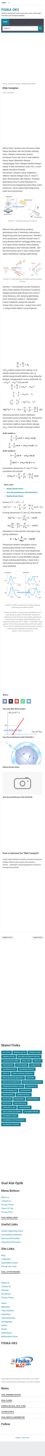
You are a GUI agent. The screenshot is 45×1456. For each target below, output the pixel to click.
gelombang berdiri (31, 1112)
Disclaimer (6, 1294)
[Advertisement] (22, 58)
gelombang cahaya (10, 1116)
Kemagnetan (6, 1321)
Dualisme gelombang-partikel (29, 1057)
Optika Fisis (7, 1099)
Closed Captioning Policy (12, 1231)
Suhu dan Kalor (20, 1103)
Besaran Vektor (20, 1052)
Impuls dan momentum (11, 1082)
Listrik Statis (25, 1090)
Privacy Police (7, 1204)
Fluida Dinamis (21, 1065)
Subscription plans (9, 1263)
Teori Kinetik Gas (9, 1107)
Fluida (4, 1329)
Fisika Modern (8, 1065)
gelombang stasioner (11, 1124)
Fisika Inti (37, 1061)
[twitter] (11, 701)
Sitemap (5, 1290)
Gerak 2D (6, 1073)
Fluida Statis (35, 1065)
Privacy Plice (6, 1212)
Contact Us (6, 1286)
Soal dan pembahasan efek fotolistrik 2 (22, 492)
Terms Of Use (7, 1208)
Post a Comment (8, 93)
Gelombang (6, 1333)
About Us (5, 1283)
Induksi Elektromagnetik (32, 1082)
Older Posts (37, 937)
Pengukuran (19, 1099)
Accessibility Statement (11, 1234)
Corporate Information (11, 1242)
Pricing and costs (8, 1266)
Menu (5, 22)
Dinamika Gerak (34, 1052)
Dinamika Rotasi (8, 1057)
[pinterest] (17, 701)
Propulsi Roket (32, 1099)
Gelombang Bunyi (9, 1069)
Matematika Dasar (9, 1336)
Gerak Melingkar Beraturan (13, 1078)
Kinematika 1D (31, 1086)
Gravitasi (30, 1078)
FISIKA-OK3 (10, 10)
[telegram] (29, 701)
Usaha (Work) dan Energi (12, 1112)
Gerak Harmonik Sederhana (23, 1073)
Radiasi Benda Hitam (14, 489)
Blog (3, 1255)
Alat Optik (6, 1052)
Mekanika (5, 1307)
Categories (6, 1259)
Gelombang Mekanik (26, 1069)
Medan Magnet (8, 1095)
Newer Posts (7, 937)
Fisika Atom (26, 1061)
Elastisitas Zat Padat (10, 1061)
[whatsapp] (23, 701)
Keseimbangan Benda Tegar (13, 1086)
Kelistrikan (5, 1314)
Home (3, 1303)
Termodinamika (24, 1107)
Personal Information (10, 1238)
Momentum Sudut (23, 1095)
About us (5, 1197)
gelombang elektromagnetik (13, 1120)
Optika (4, 1325)
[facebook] (5, 701)
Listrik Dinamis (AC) (10, 1090)
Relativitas (7, 1103)
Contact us (6, 1201)
